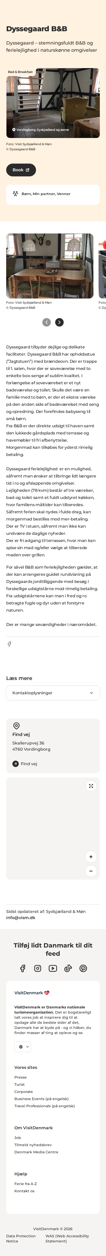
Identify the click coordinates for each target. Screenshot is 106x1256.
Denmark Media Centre (36, 1152)
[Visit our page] (37, 968)
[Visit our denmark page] (22, 968)
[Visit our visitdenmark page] (52, 968)
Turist (19, 1084)
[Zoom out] (91, 871)
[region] (53, 828)
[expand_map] (91, 786)
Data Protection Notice (21, 1238)
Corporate (23, 1091)
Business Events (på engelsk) (41, 1099)
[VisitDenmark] (32, 992)
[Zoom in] (91, 856)
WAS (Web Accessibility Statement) (67, 1238)
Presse (20, 1077)
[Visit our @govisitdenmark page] (68, 968)
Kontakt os (24, 1191)
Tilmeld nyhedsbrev (33, 1145)
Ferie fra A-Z (25, 1184)
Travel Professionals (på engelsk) (44, 1106)
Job (17, 1137)
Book (18, 169)
